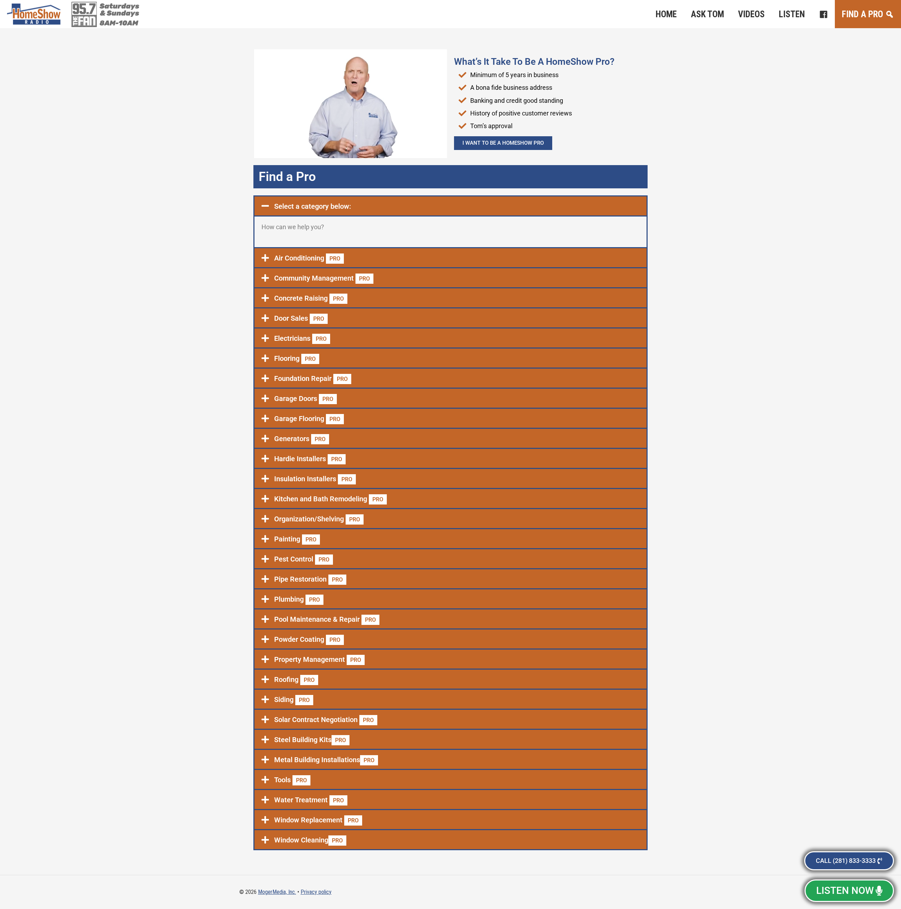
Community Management (322, 278)
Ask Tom (707, 14)
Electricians (300, 338)
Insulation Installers (313, 479)
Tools (290, 780)
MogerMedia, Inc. (277, 892)
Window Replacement (316, 820)
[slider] (337, 152)
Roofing (294, 679)
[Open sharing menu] (427, 152)
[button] (450, 205)
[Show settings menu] (413, 152)
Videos (751, 14)
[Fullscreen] (440, 152)
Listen (792, 14)
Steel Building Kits (310, 739)
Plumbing (297, 599)
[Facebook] (823, 14)
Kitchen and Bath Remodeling (328, 499)
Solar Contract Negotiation (324, 719)
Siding (292, 699)
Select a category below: (312, 206)
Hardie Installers (308, 458)
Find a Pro (862, 14)
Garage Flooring (307, 418)
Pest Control (301, 559)
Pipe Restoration (308, 579)
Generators (300, 438)
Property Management (317, 659)
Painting (295, 539)
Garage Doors (303, 398)
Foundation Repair (311, 378)
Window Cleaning (308, 840)
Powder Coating (307, 639)
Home (666, 14)
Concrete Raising (309, 298)
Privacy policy (316, 892)
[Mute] (400, 152)
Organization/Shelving (317, 519)
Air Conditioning (307, 258)
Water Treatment (309, 800)
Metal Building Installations (324, 760)
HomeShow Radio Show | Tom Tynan (35, 14)
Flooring (295, 358)
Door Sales (299, 318)
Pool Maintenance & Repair (325, 619)
